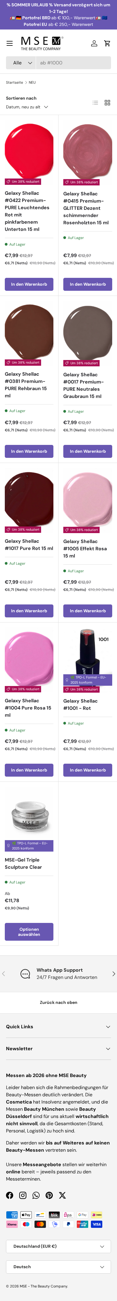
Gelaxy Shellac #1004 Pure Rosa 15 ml (28, 707)
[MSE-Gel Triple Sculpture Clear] (29, 819)
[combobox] (58, 62)
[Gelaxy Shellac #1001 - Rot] (87, 660)
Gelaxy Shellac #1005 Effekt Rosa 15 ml (85, 548)
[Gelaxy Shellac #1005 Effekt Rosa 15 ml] (87, 500)
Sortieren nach (21, 98)
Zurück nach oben (58, 1002)
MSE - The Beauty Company (43, 1286)
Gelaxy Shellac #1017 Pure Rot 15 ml (29, 544)
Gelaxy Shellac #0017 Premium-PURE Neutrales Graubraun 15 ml (83, 385)
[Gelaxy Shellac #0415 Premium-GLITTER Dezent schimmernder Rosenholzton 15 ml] (87, 152)
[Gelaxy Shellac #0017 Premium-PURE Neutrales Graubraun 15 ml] (87, 333)
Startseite (14, 82)
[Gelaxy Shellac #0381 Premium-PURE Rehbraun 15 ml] (29, 333)
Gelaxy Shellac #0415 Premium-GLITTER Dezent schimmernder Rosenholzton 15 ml (86, 208)
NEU (32, 82)
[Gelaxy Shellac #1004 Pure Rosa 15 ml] (29, 659)
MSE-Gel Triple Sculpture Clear (23, 863)
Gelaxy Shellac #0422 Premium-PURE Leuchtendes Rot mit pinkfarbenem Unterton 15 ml (27, 211)
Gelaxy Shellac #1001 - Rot (80, 704)
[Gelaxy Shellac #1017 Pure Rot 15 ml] (29, 500)
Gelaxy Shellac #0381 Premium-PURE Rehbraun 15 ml (26, 385)
